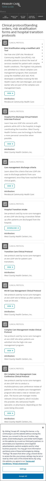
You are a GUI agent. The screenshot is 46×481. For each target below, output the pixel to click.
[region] (23, 452)
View (9, 93)
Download (12, 228)
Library (40, 16)
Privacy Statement (20, 463)
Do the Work (23, 17)
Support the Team (31, 17)
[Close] (43, 427)
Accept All (23, 476)
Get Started (5, 17)
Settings (23, 469)
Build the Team (14, 17)
